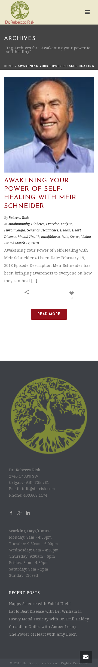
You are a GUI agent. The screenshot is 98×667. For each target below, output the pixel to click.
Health (65, 230)
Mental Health (28, 237)
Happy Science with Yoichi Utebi (40, 604)
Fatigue (66, 224)
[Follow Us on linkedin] (28, 513)
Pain (65, 237)
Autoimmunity (18, 224)
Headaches (49, 230)
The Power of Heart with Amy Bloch (43, 634)
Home (9, 66)
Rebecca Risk (19, 218)
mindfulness (50, 237)
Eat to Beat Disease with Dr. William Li (45, 611)
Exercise (52, 224)
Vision (86, 237)
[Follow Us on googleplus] (19, 513)
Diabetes (37, 224)
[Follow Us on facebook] (11, 513)
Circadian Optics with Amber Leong (42, 626)
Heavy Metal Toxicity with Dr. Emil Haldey (49, 619)
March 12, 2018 (27, 243)
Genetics (33, 230)
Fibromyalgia (14, 230)
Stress (74, 237)
